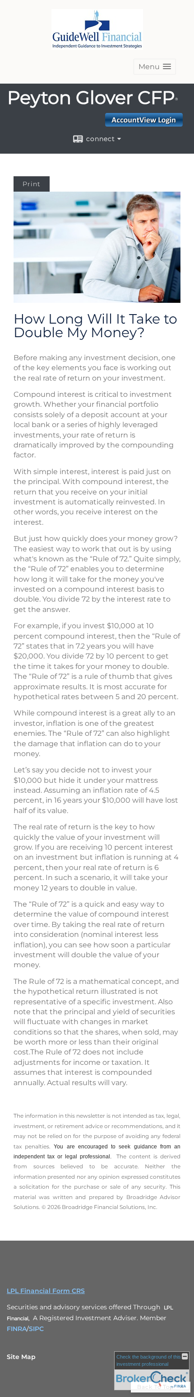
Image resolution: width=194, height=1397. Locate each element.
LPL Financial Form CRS (46, 1291)
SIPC (36, 1329)
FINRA (17, 1329)
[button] (155, 67)
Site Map (21, 1357)
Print (32, 184)
